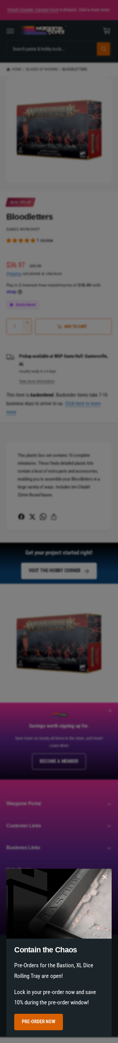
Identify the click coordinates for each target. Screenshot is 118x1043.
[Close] (105, 877)
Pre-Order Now (38, 1022)
